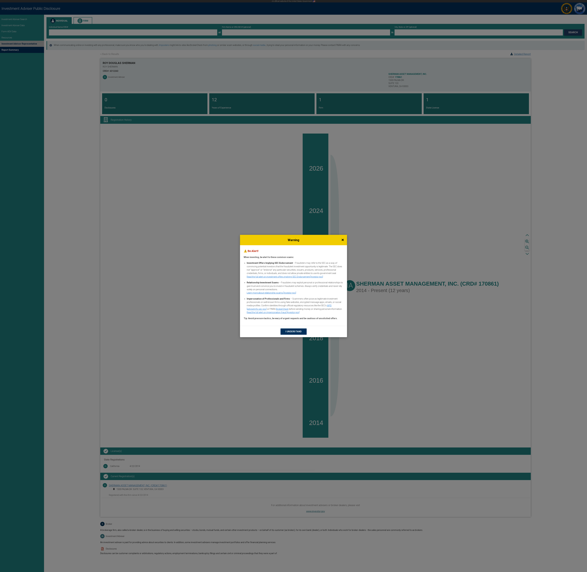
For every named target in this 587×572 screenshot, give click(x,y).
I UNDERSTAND (293, 331)
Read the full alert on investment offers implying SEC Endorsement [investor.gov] (285, 277)
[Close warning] (343, 240)
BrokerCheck (282, 309)
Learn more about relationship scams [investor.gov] (271, 293)
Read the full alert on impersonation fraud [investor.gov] (273, 312)
